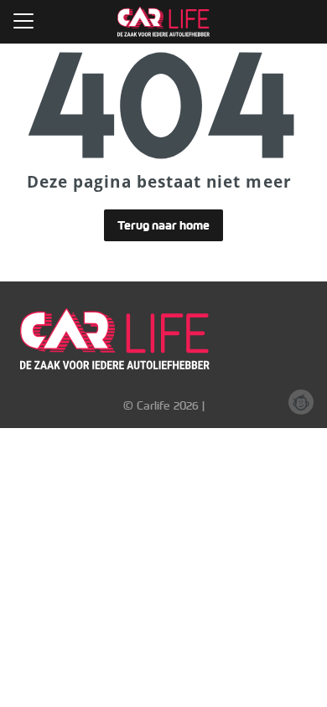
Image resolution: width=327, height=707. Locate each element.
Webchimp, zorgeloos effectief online (301, 402)
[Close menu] (23, 20)
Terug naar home (163, 225)
